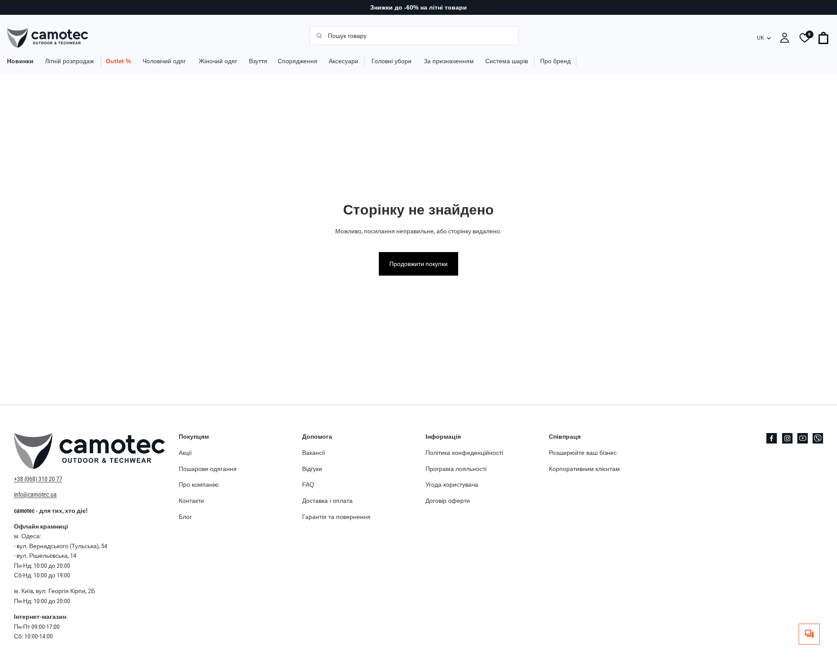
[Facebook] (771, 438)
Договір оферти (447, 500)
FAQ (308, 484)
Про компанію (199, 484)
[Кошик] (824, 38)
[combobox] (418, 35)
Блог (185, 516)
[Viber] (818, 438)
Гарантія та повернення (336, 516)
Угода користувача (451, 484)
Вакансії (313, 452)
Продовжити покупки (418, 263)
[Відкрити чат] (809, 634)
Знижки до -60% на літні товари (418, 7)
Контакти (191, 500)
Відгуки (312, 468)
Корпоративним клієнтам (584, 468)
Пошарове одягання (208, 468)
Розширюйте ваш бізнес (583, 452)
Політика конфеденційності (464, 452)
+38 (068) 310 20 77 (38, 478)
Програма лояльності (456, 468)
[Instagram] (787, 438)
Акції (185, 452)
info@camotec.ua (35, 494)
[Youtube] (802, 438)
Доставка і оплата (327, 500)
